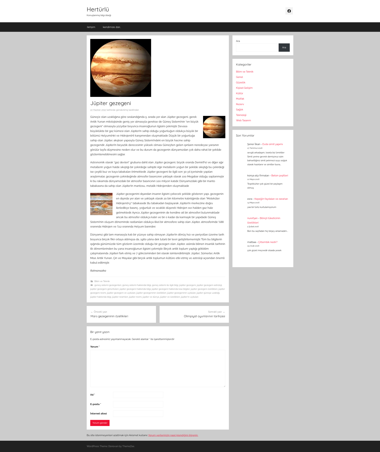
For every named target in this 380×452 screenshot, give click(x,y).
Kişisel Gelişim (244, 87)
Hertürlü (98, 9)
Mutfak (240, 98)
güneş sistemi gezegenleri (107, 285)
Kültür (239, 93)
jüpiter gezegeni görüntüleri (104, 289)
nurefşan (252, 218)
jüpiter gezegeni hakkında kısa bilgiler (171, 289)
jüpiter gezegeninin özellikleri (151, 293)
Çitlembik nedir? (267, 242)
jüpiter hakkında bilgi (100, 297)
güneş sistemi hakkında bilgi (136, 285)
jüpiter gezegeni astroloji (209, 285)
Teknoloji (241, 115)
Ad (92, 394)
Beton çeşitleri (279, 175)
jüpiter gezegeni (187, 285)
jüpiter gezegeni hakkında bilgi (135, 289)
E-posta (95, 404)
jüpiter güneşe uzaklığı (208, 293)
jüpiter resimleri (120, 297)
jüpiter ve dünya (151, 297)
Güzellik (240, 82)
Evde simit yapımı (272, 144)
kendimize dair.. (112, 27)
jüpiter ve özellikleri (170, 297)
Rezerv (240, 104)
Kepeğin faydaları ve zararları (271, 198)
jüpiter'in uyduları (189, 297)
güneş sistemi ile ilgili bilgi (165, 285)
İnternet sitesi (98, 413)
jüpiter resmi (135, 297)
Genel (239, 76)
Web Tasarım (243, 120)
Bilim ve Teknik (102, 281)
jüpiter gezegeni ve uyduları (121, 293)
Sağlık (239, 109)
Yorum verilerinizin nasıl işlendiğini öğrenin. (173, 435)
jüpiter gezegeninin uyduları (181, 293)
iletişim (91, 27)
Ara (238, 41)
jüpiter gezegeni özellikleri (204, 289)
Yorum (95, 346)
